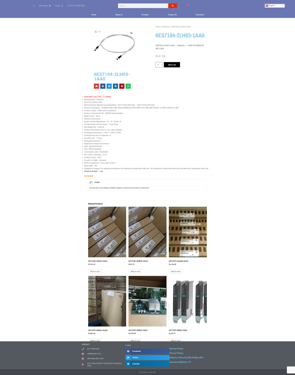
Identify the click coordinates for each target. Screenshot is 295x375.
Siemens (166, 27)
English (271, 6)
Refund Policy (176, 348)
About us (118, 15)
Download (200, 15)
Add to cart (172, 64)
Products (145, 15)
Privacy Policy (176, 353)
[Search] (172, 5)
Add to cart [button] (95, 271)
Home (93, 15)
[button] (131, 33)
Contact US (172, 15)
